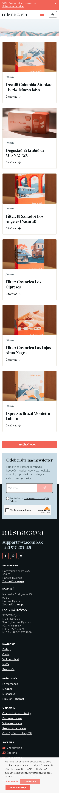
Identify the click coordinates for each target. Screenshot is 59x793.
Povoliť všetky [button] (17, 787)
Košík (5, 664)
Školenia (12, 752)
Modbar (7, 688)
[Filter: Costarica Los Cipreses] (29, 269)
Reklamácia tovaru (14, 728)
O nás (5, 654)
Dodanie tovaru (12, 718)
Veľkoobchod (10, 659)
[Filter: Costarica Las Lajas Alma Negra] (29, 335)
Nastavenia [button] (12, 781)
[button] (42, 14)
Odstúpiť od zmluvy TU (17, 733)
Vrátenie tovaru (12, 723)
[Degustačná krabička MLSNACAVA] (29, 138)
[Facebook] (5, 555)
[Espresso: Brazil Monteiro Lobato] (29, 401)
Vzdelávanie (14, 747)
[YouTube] (21, 555)
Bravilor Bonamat (13, 698)
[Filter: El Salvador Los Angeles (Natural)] (29, 204)
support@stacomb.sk (22, 542)
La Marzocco (10, 683)
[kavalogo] (14, 14)
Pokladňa (8, 669)
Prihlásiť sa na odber (13, 6)
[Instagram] (13, 555)
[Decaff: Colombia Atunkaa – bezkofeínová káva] (29, 72)
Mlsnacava (8, 693)
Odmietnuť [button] (30, 781)
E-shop (6, 649)
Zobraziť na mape (13, 581)
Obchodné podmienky (16, 713)
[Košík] (53, 14)
